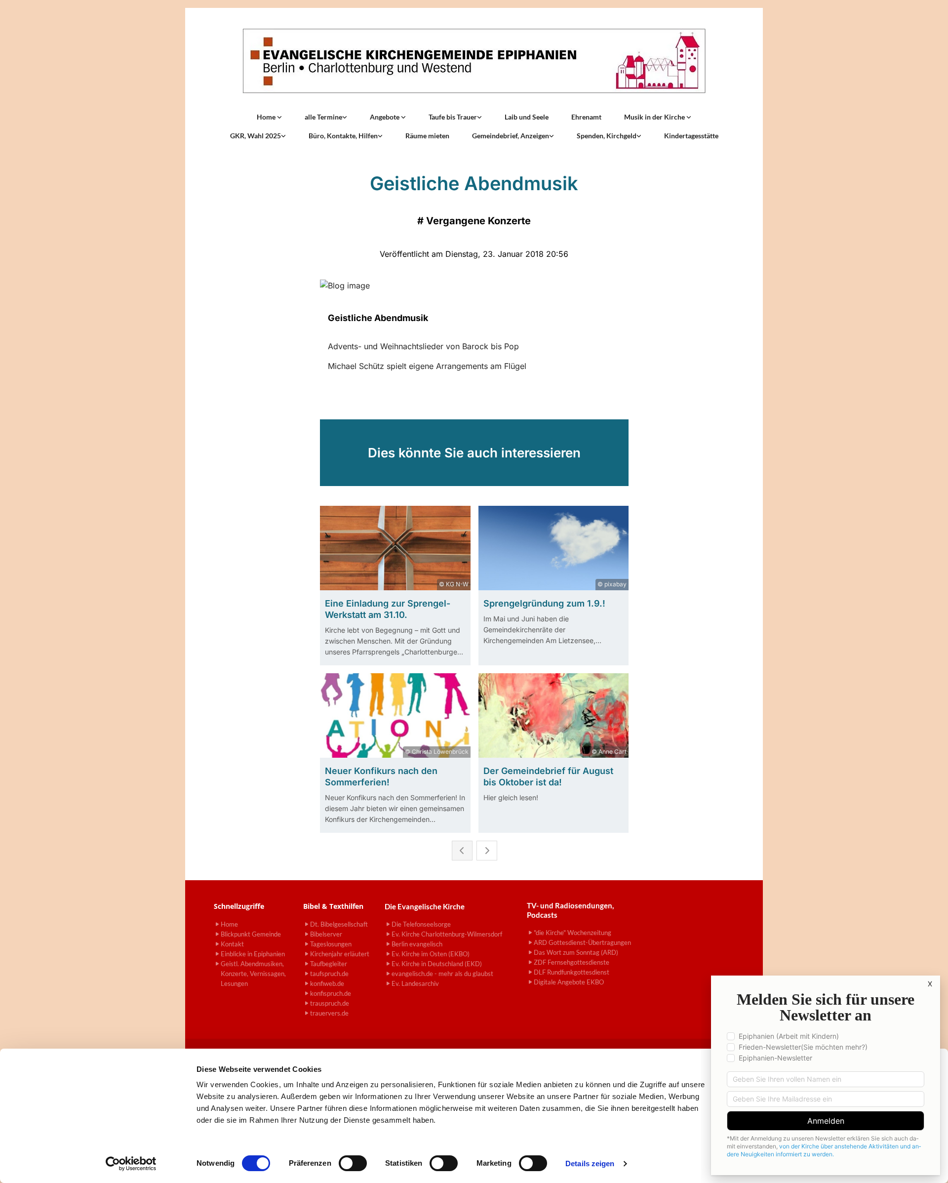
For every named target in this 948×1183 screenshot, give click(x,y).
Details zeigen (589, 1163)
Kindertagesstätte (691, 135)
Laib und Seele (527, 117)
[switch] (353, 1163)
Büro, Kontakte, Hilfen (343, 135)
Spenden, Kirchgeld (606, 135)
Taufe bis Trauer (453, 117)
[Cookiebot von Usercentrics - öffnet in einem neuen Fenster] (131, 1163)
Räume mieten (427, 135)
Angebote (385, 117)
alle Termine (323, 117)
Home (267, 117)
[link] (269, 117)
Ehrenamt (586, 117)
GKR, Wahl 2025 (255, 135)
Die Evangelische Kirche (425, 906)
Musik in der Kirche (655, 117)
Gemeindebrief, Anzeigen (510, 135)
